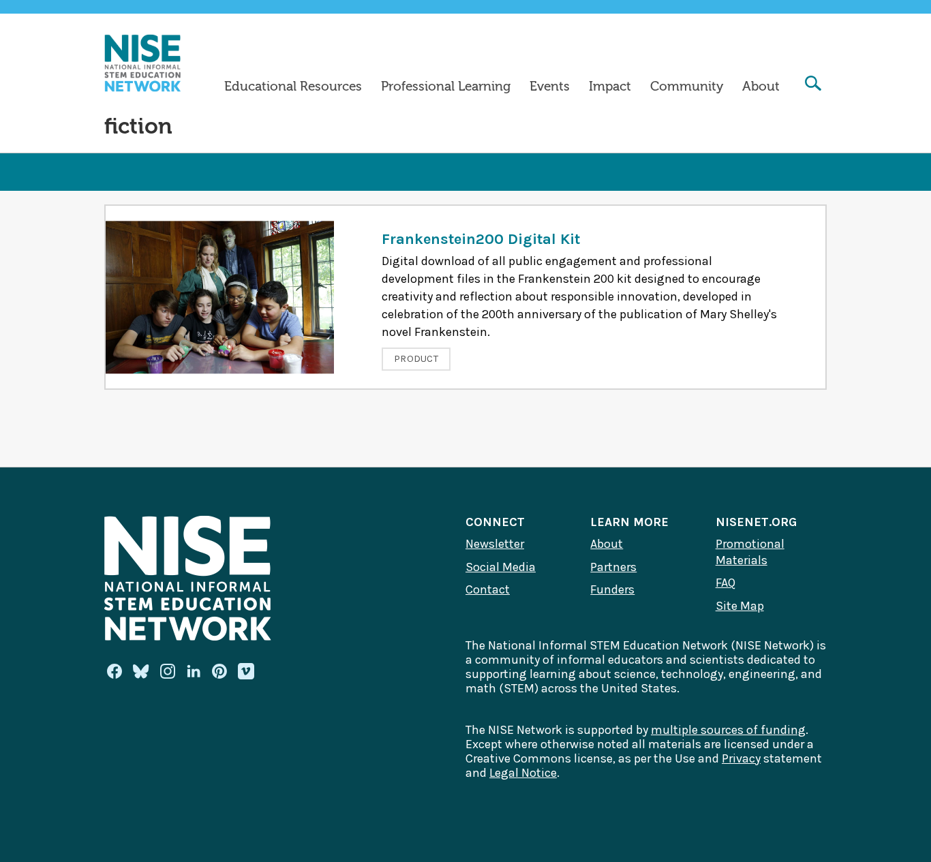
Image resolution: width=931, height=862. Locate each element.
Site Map (740, 605)
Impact (610, 86)
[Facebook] (114, 671)
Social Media (501, 566)
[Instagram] (167, 671)
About (761, 86)
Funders (612, 589)
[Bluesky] (141, 671)
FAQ (725, 582)
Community (686, 86)
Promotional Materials (750, 552)
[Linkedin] (193, 671)
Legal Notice (523, 772)
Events (550, 86)
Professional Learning (445, 86)
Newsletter (495, 543)
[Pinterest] (219, 671)
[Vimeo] (246, 672)
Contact (488, 589)
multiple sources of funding (728, 729)
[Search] (813, 85)
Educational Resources (293, 86)
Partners (613, 566)
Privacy (741, 758)
